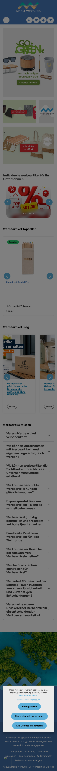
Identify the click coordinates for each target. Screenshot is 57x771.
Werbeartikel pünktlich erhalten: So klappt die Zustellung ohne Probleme (18, 389)
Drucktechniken (27, 756)
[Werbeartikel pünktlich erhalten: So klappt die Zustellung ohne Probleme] (19, 357)
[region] (28, 276)
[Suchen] (29, 20)
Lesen (12, 406)
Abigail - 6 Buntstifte (17, 282)
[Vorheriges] (7, 202)
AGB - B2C (30, 751)
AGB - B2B (43, 751)
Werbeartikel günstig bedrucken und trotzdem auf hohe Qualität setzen (24, 520)
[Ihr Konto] (43, 20)
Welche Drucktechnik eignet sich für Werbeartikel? (22, 568)
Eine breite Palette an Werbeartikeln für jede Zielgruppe (22, 536)
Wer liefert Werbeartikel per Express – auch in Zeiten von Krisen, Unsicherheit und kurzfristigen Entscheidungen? (26, 588)
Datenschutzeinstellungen (28, 760)
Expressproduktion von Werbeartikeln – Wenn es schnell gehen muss (24, 504)
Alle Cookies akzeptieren (29, 725)
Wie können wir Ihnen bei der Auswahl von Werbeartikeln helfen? (24, 552)
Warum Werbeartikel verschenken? (21, 435)
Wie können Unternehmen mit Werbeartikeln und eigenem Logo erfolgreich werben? (25, 451)
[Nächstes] (49, 202)
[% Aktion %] (28, 202)
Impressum (35, 700)
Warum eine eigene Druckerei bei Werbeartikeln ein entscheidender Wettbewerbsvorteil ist (26, 610)
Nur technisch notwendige (29, 716)
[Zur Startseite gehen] (28, 7)
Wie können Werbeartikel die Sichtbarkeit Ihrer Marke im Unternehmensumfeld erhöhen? (27, 471)
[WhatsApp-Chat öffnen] (8, 761)
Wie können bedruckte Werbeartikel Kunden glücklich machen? (22, 488)
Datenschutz (15, 751)
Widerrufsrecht (44, 756)
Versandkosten (12, 741)
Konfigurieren (29, 706)
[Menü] (6, 20)
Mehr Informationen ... (28, 695)
